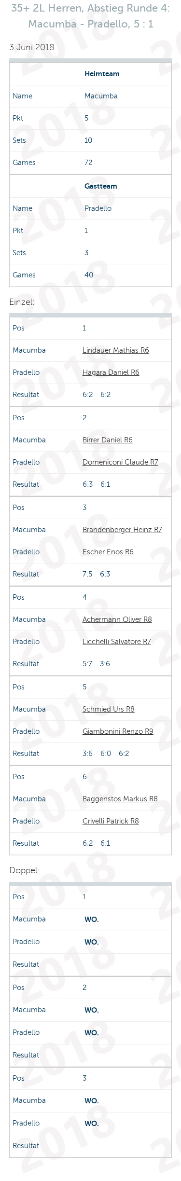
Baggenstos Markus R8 (120, 799)
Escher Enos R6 (108, 552)
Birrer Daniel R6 (108, 440)
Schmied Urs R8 (109, 709)
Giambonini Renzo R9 (118, 731)
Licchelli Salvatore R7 (117, 641)
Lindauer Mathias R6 (116, 350)
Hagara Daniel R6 (111, 372)
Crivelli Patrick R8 (111, 821)
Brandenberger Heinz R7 (122, 530)
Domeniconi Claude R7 (120, 462)
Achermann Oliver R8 (117, 619)
